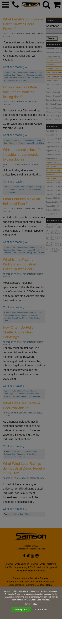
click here (52, 597)
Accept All (21, 609)
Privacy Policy (31, 604)
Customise (41, 609)
